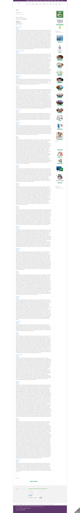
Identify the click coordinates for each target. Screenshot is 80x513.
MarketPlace (37, 0)
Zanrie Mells (17, 381)
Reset (20, 21)
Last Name (30, 491)
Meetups (49, 0)
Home (17, 504)
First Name (30, 489)
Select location (18, 18)
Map (43, 0)
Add (34, 481)
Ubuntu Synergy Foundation (25, 508)
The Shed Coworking (19, 354)
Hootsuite (17, 271)
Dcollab (17, 332)
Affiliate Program (59, 157)
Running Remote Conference (20, 50)
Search (18, 21)
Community (45, 0)
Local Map (60, 75)
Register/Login (28, 0)
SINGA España (18, 248)
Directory (41, 0)
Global (18, 29)
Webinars (59, 120)
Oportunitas (17, 183)
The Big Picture (60, 182)
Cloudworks (17, 165)
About (25, 504)
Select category (18, 19)
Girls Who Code (18, 122)
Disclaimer (51, 504)
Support (42, 504)
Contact (38, 504)
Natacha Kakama (18, 75)
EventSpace (55, 0)
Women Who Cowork (19, 26)
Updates (35, 504)
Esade (17, 136)
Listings (18, 87)
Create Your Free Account (60, 24)
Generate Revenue (60, 163)
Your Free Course (59, 129)
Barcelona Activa (18, 226)
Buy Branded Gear (60, 139)
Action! (31, 0)
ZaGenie (20, 506)
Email (29, 493)
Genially (17, 418)
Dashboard (34, 0)
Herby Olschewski (22, 509)
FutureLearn (17, 296)
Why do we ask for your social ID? (59, 32)
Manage (36, 481)
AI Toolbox (59, 52)
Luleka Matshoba (18, 321)
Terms (45, 504)
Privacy (48, 504)
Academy (58, 0)
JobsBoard (52, 0)
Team (28, 504)
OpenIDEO (17, 206)
